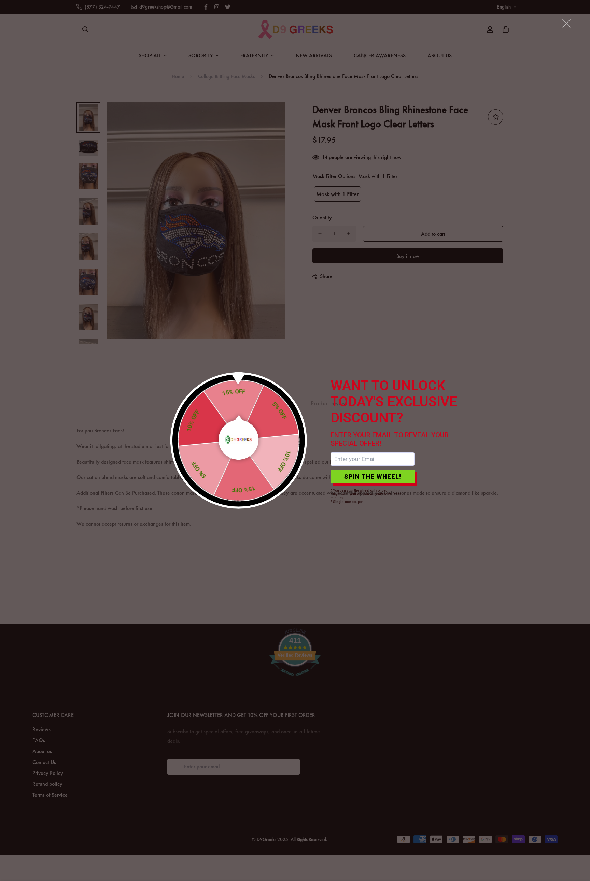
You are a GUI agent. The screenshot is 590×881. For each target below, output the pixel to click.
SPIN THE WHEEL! (372, 476)
